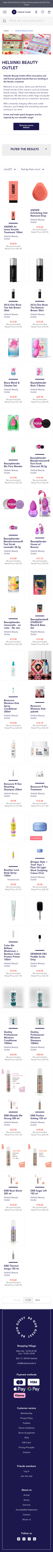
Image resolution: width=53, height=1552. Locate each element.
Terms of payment (26, 1433)
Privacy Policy (26, 1418)
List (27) (8, 169)
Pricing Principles (26, 1448)
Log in (26, 1471)
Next (37, 1300)
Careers (26, 1515)
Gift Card (26, 1443)
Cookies (26, 1423)
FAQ (26, 1438)
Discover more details (26, 126)
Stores (26, 1500)
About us (26, 1520)
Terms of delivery (26, 1428)
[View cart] (49, 12)
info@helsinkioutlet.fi (26, 1363)
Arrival (26, 1495)
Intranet (26, 1452)
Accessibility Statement (26, 1510)
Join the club (26, 1476)
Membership (26, 1413)
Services (26, 1505)
